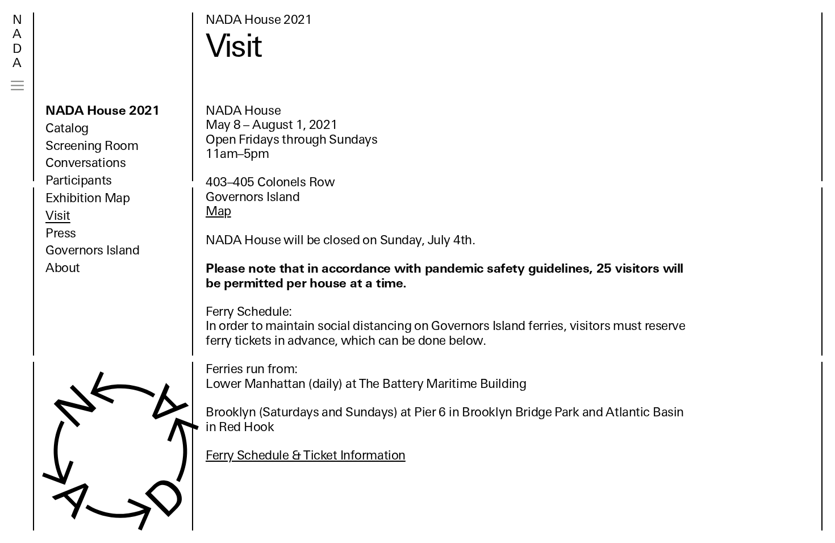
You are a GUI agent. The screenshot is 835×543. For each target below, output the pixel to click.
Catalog (67, 128)
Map (218, 211)
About (62, 268)
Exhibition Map (87, 198)
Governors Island (92, 250)
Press (60, 233)
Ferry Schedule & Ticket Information (306, 455)
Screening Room (91, 146)
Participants (78, 180)
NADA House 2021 (102, 110)
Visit (57, 215)
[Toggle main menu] (17, 85)
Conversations (85, 163)
